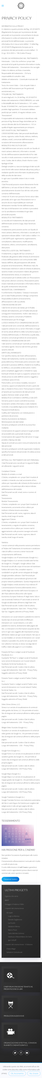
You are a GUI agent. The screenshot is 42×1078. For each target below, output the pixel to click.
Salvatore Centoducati (14, 952)
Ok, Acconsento (17, 1073)
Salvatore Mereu (14, 926)
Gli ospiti (9, 913)
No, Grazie (34, 1073)
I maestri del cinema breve (14, 908)
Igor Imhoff (12, 940)
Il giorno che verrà (11, 896)
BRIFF (7, 900)
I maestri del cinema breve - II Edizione (19, 944)
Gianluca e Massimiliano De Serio (20, 937)
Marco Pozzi (12, 930)
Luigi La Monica (13, 916)
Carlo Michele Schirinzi (16, 933)
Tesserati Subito (10, 879)
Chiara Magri (11, 949)
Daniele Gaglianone (15, 919)
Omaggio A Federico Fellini (14, 904)
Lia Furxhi (11, 923)
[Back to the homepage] (21, 5)
